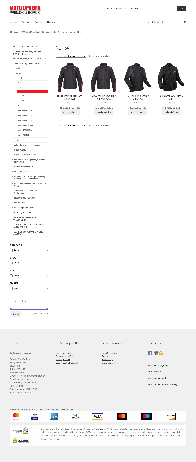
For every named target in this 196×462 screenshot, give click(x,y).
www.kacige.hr (154, 371)
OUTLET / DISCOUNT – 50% (26, 212)
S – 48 (20, 78)
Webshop (26, 22)
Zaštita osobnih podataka (67, 362)
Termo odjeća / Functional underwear (25, 191)
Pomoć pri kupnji (132, 8)
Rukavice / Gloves (21, 171)
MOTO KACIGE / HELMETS (25, 46)
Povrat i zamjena (109, 352)
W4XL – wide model (25, 115)
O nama (13, 22)
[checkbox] (29, 250)
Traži (181, 8)
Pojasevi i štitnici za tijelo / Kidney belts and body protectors (29, 177)
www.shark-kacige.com (158, 365)
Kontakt (39, 22)
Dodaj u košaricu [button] (70, 112)
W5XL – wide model (25, 120)
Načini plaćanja (63, 359)
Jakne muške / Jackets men (57, 32)
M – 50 (20, 83)
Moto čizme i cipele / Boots (26, 166)
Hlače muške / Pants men (24, 150)
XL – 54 (19, 92)
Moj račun (51, 22)
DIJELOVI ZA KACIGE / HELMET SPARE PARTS (27, 52)
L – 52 (20, 88)
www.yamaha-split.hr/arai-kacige (163, 384)
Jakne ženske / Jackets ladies (27, 145)
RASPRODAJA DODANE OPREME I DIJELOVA (28, 232)
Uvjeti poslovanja (110, 362)
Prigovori (106, 356)
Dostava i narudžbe (114, 8)
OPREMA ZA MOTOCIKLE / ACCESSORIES (25, 218)
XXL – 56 (21, 95)
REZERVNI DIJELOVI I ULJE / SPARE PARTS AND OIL (29, 225)
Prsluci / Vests (20, 202)
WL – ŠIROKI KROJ (24, 135)
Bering (72, 32)
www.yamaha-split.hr (157, 378)
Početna (16, 32)
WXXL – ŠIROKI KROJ (25, 125)
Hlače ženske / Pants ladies (26, 154)
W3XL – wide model (25, 110)
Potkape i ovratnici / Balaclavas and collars (30, 184)
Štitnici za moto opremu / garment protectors (29, 160)
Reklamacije (107, 359)
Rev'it (18, 68)
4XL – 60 (21, 105)
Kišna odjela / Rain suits (24, 198)
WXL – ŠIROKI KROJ (25, 130)
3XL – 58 (21, 100)
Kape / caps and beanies (24, 207)
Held (18, 140)
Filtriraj (15, 314)
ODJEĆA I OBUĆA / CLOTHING (32, 32)
